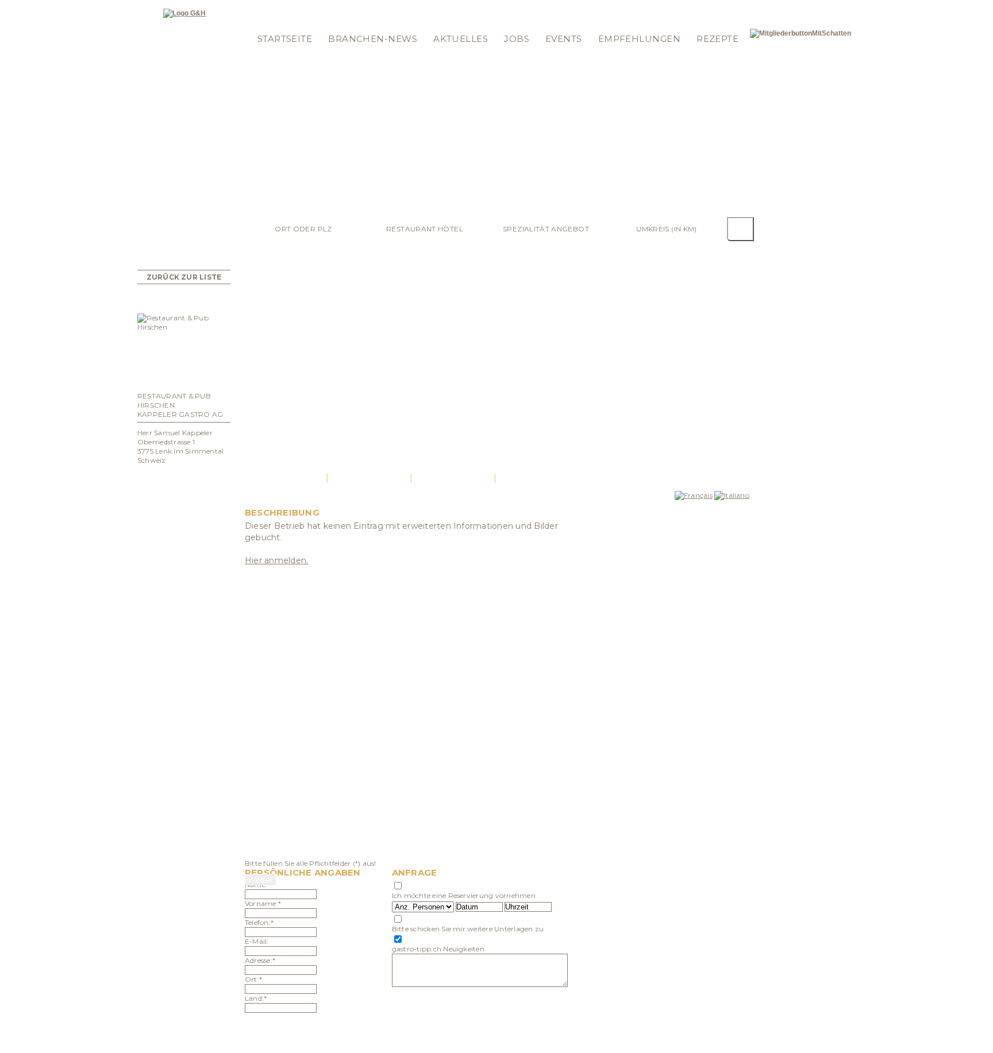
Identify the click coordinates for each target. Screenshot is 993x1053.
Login (262, 7)
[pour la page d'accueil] (184, 13)
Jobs (516, 38)
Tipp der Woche (333, 7)
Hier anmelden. (276, 560)
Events (563, 38)
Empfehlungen (639, 38)
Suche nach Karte (459, 7)
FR (730, 7)
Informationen (528, 7)
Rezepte (717, 38)
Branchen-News (372, 38)
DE (717, 7)
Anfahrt (453, 478)
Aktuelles (460, 38)
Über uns (518, 22)
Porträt (285, 478)
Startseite (285, 38)
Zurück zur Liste (184, 277)
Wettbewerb (394, 7)
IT (739, 7)
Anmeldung (273, 22)
